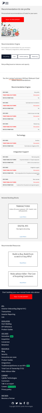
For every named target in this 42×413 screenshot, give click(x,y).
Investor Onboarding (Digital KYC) (13, 308)
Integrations (6, 363)
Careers (8, 386)
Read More (23, 263)
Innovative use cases (9, 357)
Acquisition (5, 339)
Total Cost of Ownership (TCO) (12, 368)
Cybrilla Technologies (9, 378)
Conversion (5, 342)
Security (4, 354)
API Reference (6, 327)
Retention (5, 345)
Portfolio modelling (24, 56)
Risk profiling (6, 56)
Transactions (6, 311)
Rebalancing (35, 56)
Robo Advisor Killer (8, 371)
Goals (14, 56)
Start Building (6, 324)
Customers (5, 381)
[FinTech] (3, 3)
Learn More (23, 217)
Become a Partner (8, 398)
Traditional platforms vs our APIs (15, 365)
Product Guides (7, 329)
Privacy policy (6, 389)
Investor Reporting (8, 314)
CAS (2, 317)
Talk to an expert (12, 19)
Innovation (7, 336)
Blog (3, 351)
